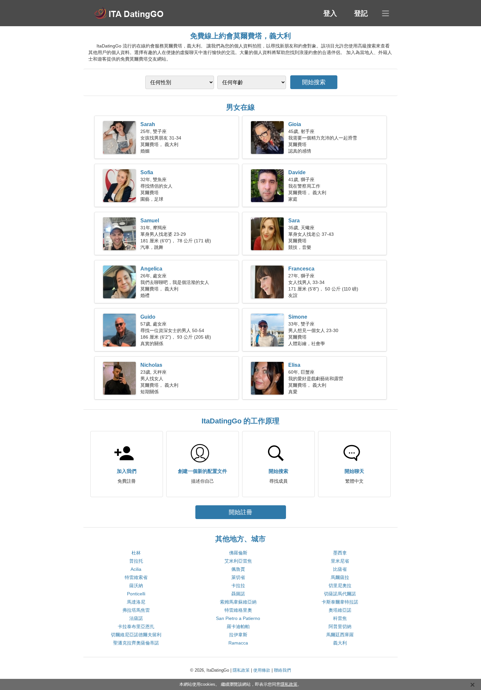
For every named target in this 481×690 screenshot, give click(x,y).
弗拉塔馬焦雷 (136, 610)
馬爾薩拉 (340, 577)
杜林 (136, 552)
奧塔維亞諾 (340, 610)
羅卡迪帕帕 (238, 626)
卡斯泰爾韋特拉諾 (340, 602)
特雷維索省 (136, 577)
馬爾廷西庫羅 (340, 634)
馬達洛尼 (136, 602)
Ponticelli (136, 593)
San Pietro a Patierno (238, 618)
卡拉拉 (238, 585)
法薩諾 (136, 618)
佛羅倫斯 (238, 552)
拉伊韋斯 (238, 634)
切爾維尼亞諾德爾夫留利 (136, 634)
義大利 (340, 642)
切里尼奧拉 (340, 585)
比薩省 (340, 569)
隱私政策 (241, 670)
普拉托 (136, 561)
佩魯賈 (238, 569)
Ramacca (238, 642)
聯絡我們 (282, 670)
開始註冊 (240, 512)
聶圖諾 (238, 593)
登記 (361, 13)
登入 (330, 13)
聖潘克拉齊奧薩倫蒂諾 (136, 642)
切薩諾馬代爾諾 (340, 593)
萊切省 (238, 577)
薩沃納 (136, 585)
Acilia (136, 569)
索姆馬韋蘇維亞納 (238, 602)
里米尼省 (340, 561)
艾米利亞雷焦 (238, 561)
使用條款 (261, 670)
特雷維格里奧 (238, 610)
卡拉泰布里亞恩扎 (136, 626)
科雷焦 (340, 618)
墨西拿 (340, 552)
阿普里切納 (340, 626)
